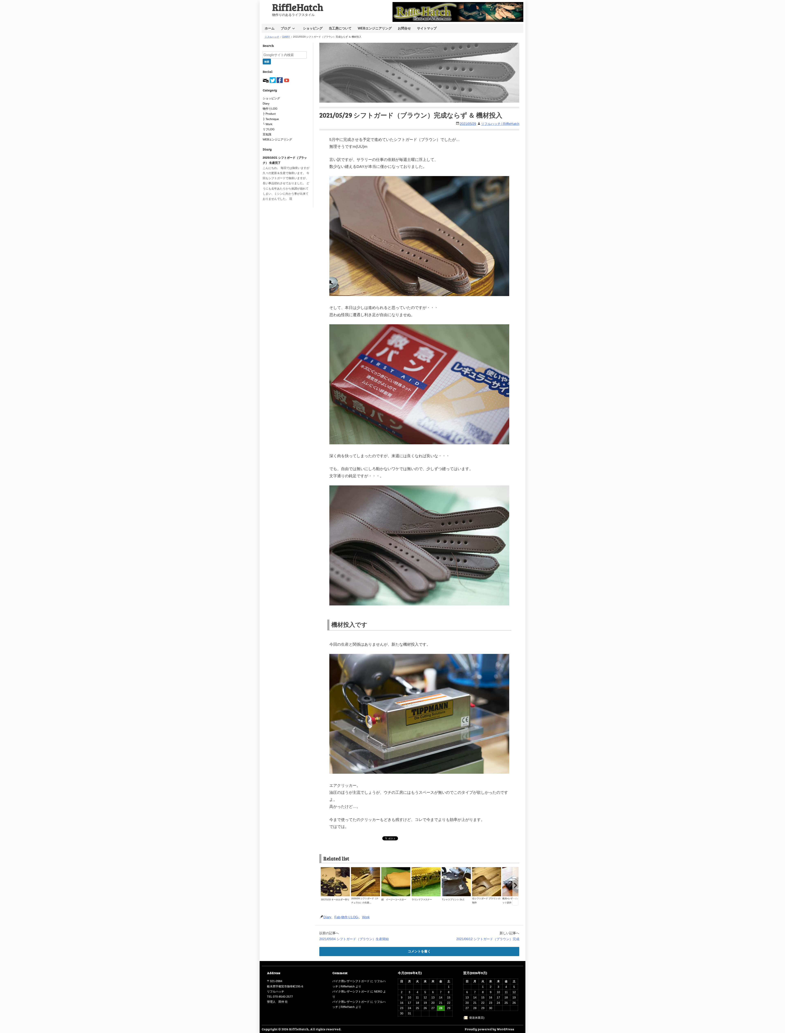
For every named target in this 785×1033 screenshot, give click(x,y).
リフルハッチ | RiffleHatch (500, 124)
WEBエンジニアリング (375, 28)
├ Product (269, 113)
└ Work (267, 124)
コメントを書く (419, 951)
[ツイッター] (273, 79)
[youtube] (287, 79)
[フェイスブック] (280, 79)
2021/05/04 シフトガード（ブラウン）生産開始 (354, 939)
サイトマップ (427, 28)
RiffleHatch (297, 6)
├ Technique (271, 119)
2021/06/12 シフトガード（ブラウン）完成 (487, 939)
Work (366, 917)
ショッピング (313, 28)
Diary (327, 917)
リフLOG (269, 129)
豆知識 (267, 134)
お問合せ (404, 28)
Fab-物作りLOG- (346, 917)
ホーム (270, 28)
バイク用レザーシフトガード (351, 981)
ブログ (285, 28)
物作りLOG (270, 108)
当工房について (340, 28)
